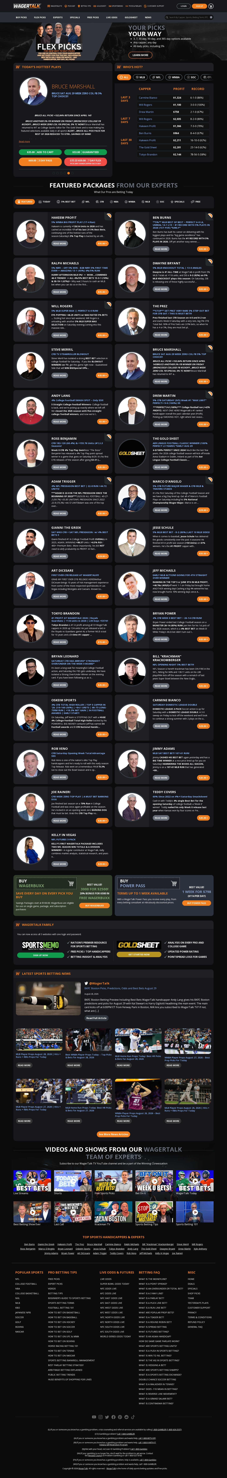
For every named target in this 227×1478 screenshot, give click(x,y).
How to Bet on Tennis (61, 1350)
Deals (191, 1283)
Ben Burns (145, 133)
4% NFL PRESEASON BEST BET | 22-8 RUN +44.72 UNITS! (79, 487)
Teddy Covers (164, 792)
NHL (17, 1298)
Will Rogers (145, 104)
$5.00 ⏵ (103, 421)
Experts (58, 17)
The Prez (160, 306)
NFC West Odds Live (111, 1307)
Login (184, 6)
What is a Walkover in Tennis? (156, 1384)
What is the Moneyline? (153, 1279)
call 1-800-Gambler (148, 1460)
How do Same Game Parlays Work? (159, 1341)
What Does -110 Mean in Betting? (158, 1389)
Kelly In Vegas (63, 835)
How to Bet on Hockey (61, 1322)
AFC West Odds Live (111, 1312)
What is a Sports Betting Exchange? (160, 1374)
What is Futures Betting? (154, 1331)
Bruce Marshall (167, 349)
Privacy (192, 1312)
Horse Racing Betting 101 (63, 1346)
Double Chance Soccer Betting (157, 1379)
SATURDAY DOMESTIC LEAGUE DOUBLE (175, 704)
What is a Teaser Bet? (151, 1317)
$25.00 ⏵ (102, 375)
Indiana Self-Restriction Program (113, 1444)
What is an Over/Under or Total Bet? (161, 1288)
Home (191, 1279)
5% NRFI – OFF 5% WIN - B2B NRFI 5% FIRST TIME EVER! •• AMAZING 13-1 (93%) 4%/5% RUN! (79, 269)
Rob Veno (59, 748)
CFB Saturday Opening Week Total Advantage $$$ (78, 754)
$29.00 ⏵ (102, 556)
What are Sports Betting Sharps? (159, 1369)
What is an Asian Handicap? (155, 1336)
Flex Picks (40, 17)
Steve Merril (62, 349)
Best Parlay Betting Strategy (66, 1365)
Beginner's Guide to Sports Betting (69, 1298)
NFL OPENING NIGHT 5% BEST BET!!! (173, 664)
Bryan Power (164, 613)
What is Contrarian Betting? (156, 1403)
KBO (17, 1307)
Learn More (140, 55)
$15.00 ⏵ (102, 642)
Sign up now (40, 955)
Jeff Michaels (164, 570)
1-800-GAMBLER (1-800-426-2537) (166, 1429)
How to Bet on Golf (60, 1331)
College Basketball (27, 1293)
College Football (26, 1283)
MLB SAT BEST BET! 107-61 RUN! (171, 753)
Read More (59, 243)
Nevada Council (95, 1455)
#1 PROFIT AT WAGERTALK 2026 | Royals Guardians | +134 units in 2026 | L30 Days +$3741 (79, 619)
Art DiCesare (62, 570)
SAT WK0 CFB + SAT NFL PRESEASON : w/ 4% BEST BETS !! (79, 533)
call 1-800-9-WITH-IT (147, 1442)
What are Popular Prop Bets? (156, 1312)
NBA (17, 1288)
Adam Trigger (63, 481)
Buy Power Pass (196, 903)
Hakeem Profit (147, 126)
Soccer (19, 1317)
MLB (17, 1302)
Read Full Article (96, 1018)
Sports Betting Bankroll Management (71, 1360)
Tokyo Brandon (148, 154)
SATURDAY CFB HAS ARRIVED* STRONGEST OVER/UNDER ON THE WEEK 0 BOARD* (75, 662)
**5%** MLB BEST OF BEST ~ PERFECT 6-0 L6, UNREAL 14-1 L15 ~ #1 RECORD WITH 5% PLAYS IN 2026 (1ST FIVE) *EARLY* (181, 225)
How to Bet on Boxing (61, 1341)
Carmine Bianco (148, 97)
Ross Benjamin (64, 438)
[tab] (124, 77)
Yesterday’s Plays (198, 1302)
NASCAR (19, 1331)
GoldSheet (131, 17)
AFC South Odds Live (112, 1331)
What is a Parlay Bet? (151, 1298)
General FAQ (195, 1326)
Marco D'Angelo (167, 481)
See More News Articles (113, 1134)
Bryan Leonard (65, 656)
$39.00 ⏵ (203, 510)
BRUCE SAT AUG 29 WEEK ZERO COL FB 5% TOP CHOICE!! (179, 355)
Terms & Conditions (200, 1317)
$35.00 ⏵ (102, 243)
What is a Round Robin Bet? (155, 1322)
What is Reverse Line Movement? (158, 1393)
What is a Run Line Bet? (152, 1307)
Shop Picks (194, 1293)
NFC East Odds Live (111, 1298)
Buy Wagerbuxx (94, 905)
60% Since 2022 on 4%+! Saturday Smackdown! (180, 796)
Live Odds (111, 17)
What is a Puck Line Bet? (153, 1302)
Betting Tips (55, 1293)
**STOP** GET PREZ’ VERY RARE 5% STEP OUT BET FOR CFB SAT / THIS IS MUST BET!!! (181, 312)
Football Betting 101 (61, 1307)
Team (191, 1298)
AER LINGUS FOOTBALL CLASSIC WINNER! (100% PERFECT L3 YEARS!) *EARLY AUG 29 (180, 444)
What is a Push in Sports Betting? (159, 1350)
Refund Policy (196, 1322)
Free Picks (93, 17)
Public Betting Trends (61, 1374)
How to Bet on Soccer (61, 1326)
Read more (24, 141)
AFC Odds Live (108, 1293)
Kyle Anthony (200, 1248)
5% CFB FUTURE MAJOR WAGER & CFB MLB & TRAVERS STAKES (178, 487)
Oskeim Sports (63, 700)
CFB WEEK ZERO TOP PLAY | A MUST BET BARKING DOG (79, 798)
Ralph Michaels (65, 263)
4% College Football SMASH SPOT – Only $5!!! (77, 400)
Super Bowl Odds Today (114, 1283)
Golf (18, 1322)
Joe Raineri (60, 792)
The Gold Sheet (148, 147)
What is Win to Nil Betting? (155, 1355)
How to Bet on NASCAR (61, 1355)
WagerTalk (83, 1468)
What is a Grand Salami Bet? (155, 1398)
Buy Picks (21, 17)
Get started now (139, 954)
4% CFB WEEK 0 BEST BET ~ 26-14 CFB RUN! (177, 617)
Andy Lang (60, 396)
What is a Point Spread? (153, 1283)
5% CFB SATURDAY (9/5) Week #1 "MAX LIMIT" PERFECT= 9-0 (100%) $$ (179, 401)
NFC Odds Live (108, 1288)
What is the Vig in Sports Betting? (159, 1360)
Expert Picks (55, 1283)
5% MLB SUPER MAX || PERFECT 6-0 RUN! (74, 310)
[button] (54, 173)
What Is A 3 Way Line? (151, 1293)
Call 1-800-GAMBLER (126, 1434)
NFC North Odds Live (112, 1317)
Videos (52, 1288)
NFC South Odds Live (112, 1326)
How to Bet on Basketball (64, 1312)
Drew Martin (146, 112)
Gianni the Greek (66, 527)
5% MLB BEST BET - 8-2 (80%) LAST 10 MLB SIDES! (181, 532)
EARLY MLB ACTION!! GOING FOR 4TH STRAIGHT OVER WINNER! (180, 576)
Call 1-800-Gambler (138, 1449)
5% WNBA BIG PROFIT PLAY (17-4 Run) (73, 222)
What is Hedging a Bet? (152, 1365)
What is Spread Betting (153, 1326)
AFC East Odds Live (111, 1302)
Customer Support (199, 1307)
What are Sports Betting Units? (158, 1346)
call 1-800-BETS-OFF (147, 1438)
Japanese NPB (23, 1312)
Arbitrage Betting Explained (65, 1369)
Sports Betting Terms (61, 1302)
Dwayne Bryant (166, 263)
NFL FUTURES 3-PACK (63, 839)
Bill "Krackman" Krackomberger (167, 658)
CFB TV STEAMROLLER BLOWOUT (70, 354)
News (148, 17)
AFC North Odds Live (112, 1322)
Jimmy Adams (164, 748)
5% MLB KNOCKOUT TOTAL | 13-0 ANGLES (177, 267)
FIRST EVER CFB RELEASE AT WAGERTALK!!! (75, 575)
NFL (17, 1279)
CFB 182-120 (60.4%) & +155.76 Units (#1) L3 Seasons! (77, 444)
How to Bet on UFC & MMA (63, 1336)
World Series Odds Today (115, 1336)
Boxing (19, 1326)
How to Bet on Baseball (62, 1317)
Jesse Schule (163, 527)
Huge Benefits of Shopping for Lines (70, 1379)
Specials (75, 17)
